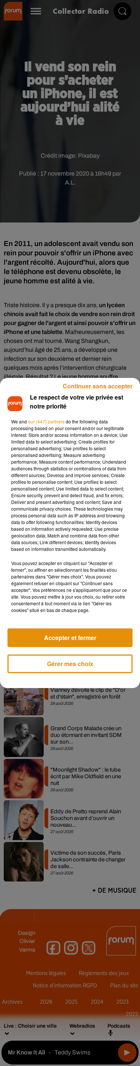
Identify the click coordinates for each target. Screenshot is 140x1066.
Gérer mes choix (70, 663)
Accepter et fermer (70, 637)
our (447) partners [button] (46, 421)
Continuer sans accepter (98, 386)
